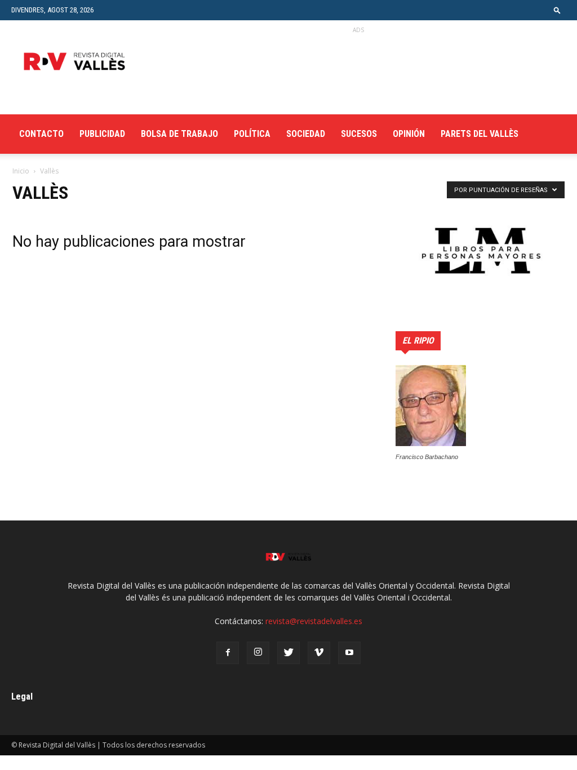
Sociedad (305, 133)
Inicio (20, 171)
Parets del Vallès (479, 133)
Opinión (409, 133)
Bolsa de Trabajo (179, 133)
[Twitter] (288, 653)
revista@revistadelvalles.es (313, 621)
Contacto (41, 133)
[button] (557, 10)
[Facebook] (227, 653)
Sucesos (359, 133)
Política (252, 133)
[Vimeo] (319, 653)
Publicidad (102, 133)
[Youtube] (349, 653)
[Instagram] (258, 653)
